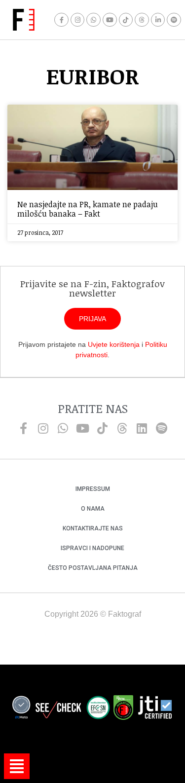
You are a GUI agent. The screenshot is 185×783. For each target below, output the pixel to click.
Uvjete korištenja (114, 344)
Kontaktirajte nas (93, 528)
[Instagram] (78, 20)
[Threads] (142, 20)
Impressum (92, 488)
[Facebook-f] (61, 20)
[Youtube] (110, 20)
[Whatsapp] (93, 20)
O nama (93, 508)
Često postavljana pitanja (93, 567)
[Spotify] (174, 20)
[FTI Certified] (155, 709)
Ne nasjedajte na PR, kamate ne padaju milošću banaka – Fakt (87, 209)
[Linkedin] (142, 428)
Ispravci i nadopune (92, 548)
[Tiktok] (126, 20)
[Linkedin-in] (158, 20)
